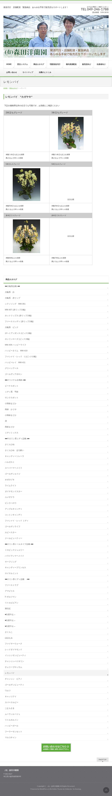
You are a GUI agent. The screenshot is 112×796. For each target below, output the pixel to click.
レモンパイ (9, 673)
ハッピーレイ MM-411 (15, 362)
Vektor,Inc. (69, 789)
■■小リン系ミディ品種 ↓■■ (17, 579)
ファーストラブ (11, 585)
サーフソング (10, 562)
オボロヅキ (9, 480)
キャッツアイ (10, 696)
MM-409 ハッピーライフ (16, 345)
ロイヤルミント (11, 573)
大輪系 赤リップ (12, 298)
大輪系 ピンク (11, 327)
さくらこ (9, 632)
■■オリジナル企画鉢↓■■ (15, 380)
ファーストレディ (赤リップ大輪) (19, 321)
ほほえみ (9, 638)
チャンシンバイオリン (14, 661)
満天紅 (8, 608)
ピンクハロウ (10, 503)
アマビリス (9, 591)
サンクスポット (11, 397)
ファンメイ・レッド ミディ (16, 521)
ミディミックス (11, 433)
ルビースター (10, 532)
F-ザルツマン (10, 597)
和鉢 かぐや (10, 409)
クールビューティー (13, 538)
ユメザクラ (9, 497)
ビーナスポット (11, 386)
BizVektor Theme (56, 789)
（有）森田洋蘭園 (52, 786)
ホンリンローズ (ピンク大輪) (17, 339)
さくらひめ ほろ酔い (14, 450)
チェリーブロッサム (13, 667)
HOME (5, 88)
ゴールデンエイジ (12, 474)
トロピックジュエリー (14, 550)
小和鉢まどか (10, 403)
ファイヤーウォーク (13, 644)
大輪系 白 (9, 292)
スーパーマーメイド (13, 468)
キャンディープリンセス (15, 567)
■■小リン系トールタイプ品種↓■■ (19, 544)
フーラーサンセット (13, 731)
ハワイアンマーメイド (14, 556)
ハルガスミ (9, 462)
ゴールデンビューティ (14, 685)
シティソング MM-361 (15, 304)
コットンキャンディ (13, 515)
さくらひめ (9, 444)
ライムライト (10, 485)
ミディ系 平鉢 (11, 392)
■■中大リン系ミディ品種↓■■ (17, 438)
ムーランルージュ (12, 714)
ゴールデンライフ (12, 526)
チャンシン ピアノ (13, 679)
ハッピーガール (11, 726)
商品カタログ (13, 88)
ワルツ (8, 691)
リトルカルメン (11, 720)
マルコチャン (10, 737)
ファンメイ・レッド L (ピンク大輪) (20, 356)
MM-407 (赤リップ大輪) (15, 310)
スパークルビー (11, 702)
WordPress (44, 789)
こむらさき (9, 708)
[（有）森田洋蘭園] (56, 36)
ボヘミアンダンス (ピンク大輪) (18, 333)
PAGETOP (103, 759)
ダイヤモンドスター (13, 491)
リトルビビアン (11, 603)
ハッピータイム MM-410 (16, 351)
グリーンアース (11, 368)
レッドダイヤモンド (13, 649)
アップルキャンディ (13, 509)
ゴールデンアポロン (13, 374)
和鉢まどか (9, 427)
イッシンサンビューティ (15, 655)
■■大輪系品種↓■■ (12, 286)
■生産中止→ (10, 614)
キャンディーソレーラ (14, 456)
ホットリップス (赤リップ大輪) (18, 315)
